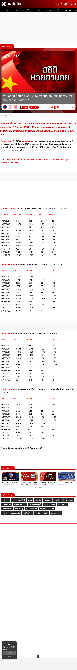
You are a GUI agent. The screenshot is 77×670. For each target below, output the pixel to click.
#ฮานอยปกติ (62, 504)
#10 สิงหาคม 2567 (41, 513)
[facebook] (57, 4)
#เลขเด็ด (38, 500)
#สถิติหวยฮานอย (20, 504)
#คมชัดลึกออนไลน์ (18, 500)
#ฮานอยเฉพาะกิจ (49, 504)
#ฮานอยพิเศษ (7, 509)
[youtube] (66, 4)
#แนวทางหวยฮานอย (47, 509)
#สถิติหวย (58, 500)
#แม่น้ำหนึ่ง (47, 500)
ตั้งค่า (9, 657)
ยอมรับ (9, 653)
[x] (61, 4)
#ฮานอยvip (19, 509)
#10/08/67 (27, 513)
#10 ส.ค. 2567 (56, 513)
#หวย (30, 500)
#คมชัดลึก (5, 500)
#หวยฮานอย (69, 500)
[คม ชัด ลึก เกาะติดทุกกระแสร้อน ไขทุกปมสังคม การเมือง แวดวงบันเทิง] (38, 4)
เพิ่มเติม (5, 649)
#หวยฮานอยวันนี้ (35, 504)
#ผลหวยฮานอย (31, 509)
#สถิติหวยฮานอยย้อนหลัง (11, 513)
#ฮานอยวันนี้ (6, 504)
